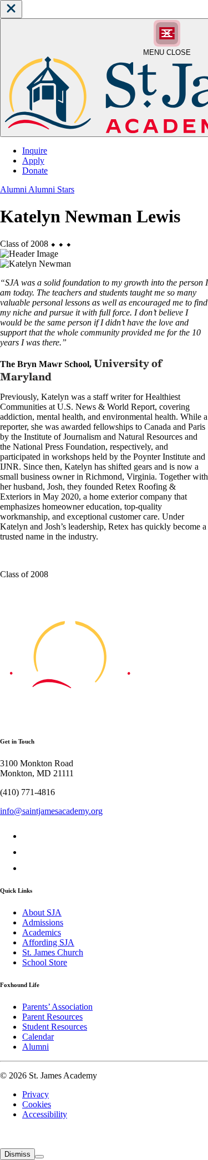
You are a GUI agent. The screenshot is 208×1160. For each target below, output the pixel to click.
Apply (33, 160)
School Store (44, 962)
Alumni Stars (51, 189)
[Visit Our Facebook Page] (29, 836)
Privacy (35, 1094)
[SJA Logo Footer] (70, 719)
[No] (39, 1156)
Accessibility (44, 1114)
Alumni (14, 189)
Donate (35, 170)
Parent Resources (52, 1016)
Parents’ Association (57, 1006)
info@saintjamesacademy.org (51, 811)
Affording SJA (48, 942)
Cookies (36, 1104)
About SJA (42, 912)
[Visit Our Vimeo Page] (29, 852)
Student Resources (54, 1026)
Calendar (38, 1036)
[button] (11, 9)
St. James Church (52, 952)
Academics (41, 932)
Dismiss (17, 1154)
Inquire (34, 150)
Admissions (42, 922)
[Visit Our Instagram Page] (29, 868)
